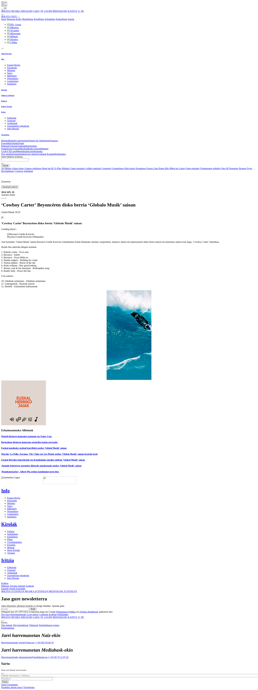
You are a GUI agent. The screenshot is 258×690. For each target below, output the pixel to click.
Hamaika (38, 151)
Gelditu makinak (93, 168)
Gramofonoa (118, 168)
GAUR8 (48, 11)
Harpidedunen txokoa (49, 625)
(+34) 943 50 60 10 (44, 642)
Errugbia (11, 545)
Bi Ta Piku (56, 168)
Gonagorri (106, 168)
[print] (2, 198)
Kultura (4, 101)
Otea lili (224, 168)
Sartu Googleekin (9, 684)
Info (2, 59)
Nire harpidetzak (21, 625)
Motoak (10, 547)
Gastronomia (22, 140)
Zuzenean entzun (9, 187)
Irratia (4, 148)
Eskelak (14, 143)
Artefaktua (5, 135)
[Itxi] (2, 673)
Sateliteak (28, 171)
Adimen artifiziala (7, 95)
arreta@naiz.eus (26, 642)
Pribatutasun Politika (66, 612)
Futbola (10, 531)
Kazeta (30, 151)
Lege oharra (31, 154)
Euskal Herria (13, 65)
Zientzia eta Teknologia (39, 140)
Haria (3, 19)
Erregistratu (29, 687)
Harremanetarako (18, 154)
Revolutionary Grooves (12, 171)
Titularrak (33, 625)
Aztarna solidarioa (32, 168)
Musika (4, 140)
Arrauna (11, 553)
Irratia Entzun (13, 148)
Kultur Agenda (6, 106)
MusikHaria (27, 19)
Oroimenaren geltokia (210, 168)
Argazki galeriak (17, 586)
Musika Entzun (34, 148)
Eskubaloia (12, 537)
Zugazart (11, 120)
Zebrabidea (50, 19)
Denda (21, 143)
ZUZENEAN (13, 591)
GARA (36, 11)
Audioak (21, 146)
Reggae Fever (245, 168)
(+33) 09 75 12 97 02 (58, 657)
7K (41, 11)
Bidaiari (44, 148)
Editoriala (11, 118)
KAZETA (72, 11)
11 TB (81, 11)
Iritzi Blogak (13, 128)
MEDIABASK (60, 11)
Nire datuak (6, 625)
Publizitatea (60, 154)
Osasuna (54, 140)
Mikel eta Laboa (177, 168)
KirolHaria (39, 19)
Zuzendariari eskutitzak (18, 126)
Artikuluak (12, 123)
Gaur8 (14, 151)
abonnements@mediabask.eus (33, 657)
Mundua (11, 70)
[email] (5, 198)
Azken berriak (6, 54)
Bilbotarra (12, 76)
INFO (14, 16)
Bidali (33, 609)
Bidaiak (12, 140)
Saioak (71, 19)
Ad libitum (6, 168)
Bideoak (5, 146)
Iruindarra (11, 84)
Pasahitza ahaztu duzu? (12, 687)
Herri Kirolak (13, 550)
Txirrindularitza (14, 542)
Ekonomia (12, 67)
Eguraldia (5, 143)
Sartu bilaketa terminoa (12, 157)
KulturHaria (61, 19)
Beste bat (46, 168)
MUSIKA (16, 11)
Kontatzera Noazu (144, 168)
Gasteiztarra (12, 81)
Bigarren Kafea (14, 19)
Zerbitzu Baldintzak (88, 612)
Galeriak (13, 146)
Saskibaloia (12, 534)
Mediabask (22, 151)
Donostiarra (12, 78)
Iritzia (3, 112)
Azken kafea (18, 168)
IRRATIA (6, 11)
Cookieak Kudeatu (46, 154)
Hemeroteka (31, 146)
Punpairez (233, 168)
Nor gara (5, 154)
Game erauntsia (77, 168)
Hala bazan (129, 168)
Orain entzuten (192, 168)
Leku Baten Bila (161, 168)
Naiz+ (10, 73)
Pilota (10, 539)
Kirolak (4, 90)
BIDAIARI (26, 11)
